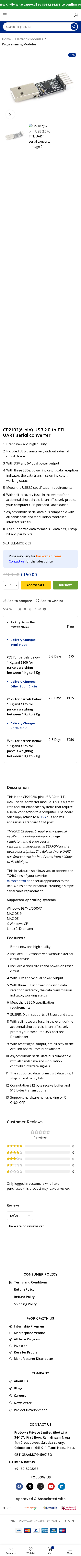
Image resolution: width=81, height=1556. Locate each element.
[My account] (76, 15)
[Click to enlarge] (10, 114)
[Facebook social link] (15, 609)
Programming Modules (19, 44)
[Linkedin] (61, 1486)
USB (43, 817)
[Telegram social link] (44, 609)
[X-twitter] (29, 1486)
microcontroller (18, 881)
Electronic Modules (29, 39)
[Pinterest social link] (30, 609)
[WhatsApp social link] (39, 609)
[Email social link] (25, 609)
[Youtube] (51, 1486)
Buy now (65, 585)
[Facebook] (19, 1486)
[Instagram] (40, 1486)
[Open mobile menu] (5, 15)
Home (6, 39)
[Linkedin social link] (35, 609)
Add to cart (35, 585)
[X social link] (19, 609)
